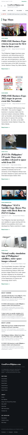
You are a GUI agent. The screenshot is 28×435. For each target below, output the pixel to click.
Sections (10, 10)
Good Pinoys (4, 385)
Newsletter (24, 1)
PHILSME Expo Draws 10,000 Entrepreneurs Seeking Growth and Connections (13, 326)
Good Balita (4, 378)
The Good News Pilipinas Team (18, 263)
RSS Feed (3, 422)
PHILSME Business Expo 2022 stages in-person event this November (13, 98)
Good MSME (4, 38)
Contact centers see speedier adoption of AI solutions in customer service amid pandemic (12, 314)
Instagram (11, 432)
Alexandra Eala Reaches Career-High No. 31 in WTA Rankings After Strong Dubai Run (13, 296)
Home (4, 10)
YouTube (16, 432)
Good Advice (4, 387)
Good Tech (4, 151)
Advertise (3, 406)
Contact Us (4, 410)
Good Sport (4, 383)
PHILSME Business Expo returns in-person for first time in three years (13, 43)
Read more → (5, 69)
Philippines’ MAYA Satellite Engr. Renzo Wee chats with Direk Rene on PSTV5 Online (13, 209)
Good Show (4, 381)
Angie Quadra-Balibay (16, 164)
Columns (19, 10)
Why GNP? (4, 404)
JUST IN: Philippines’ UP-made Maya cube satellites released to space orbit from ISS (13, 158)
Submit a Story (5, 420)
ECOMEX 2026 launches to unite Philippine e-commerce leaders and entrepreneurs (13, 304)
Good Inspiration (6, 202)
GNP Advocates (5, 408)
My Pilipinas (4, 399)
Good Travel (4, 390)
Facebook (3, 432)
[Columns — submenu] (23, 10)
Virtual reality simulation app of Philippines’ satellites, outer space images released (13, 257)
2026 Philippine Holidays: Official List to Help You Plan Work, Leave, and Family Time (12, 335)
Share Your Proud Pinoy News (8, 401)
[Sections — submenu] (15, 10)
